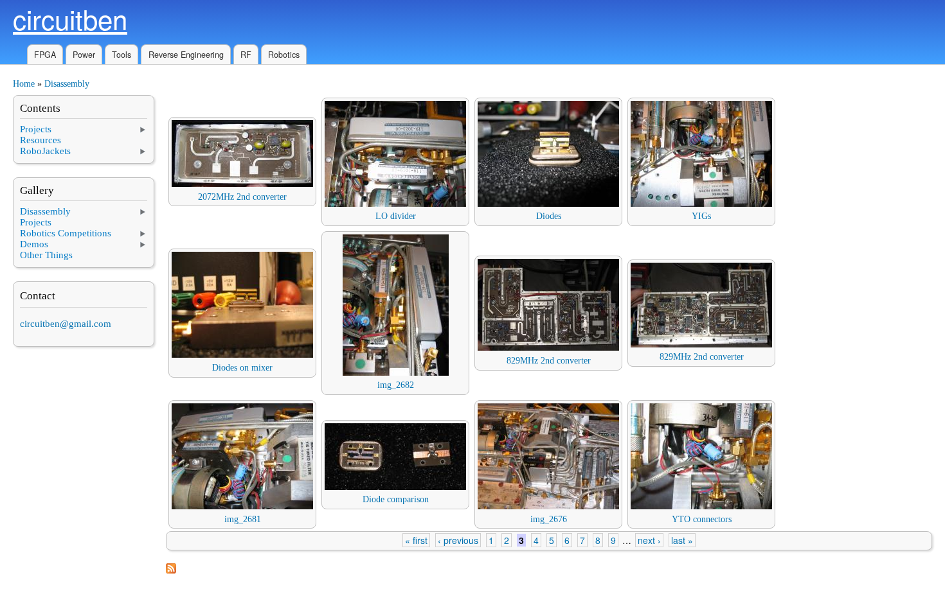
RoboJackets (45, 151)
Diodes (548, 216)
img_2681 (242, 519)
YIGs (701, 216)
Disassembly (66, 84)
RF (245, 54)
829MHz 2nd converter (549, 360)
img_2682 (395, 385)
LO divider (395, 216)
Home (24, 84)
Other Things (46, 255)
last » (682, 540)
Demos (34, 244)
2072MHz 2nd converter (242, 197)
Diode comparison (396, 499)
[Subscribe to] (171, 570)
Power (84, 54)
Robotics (284, 54)
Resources (40, 140)
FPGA (45, 54)
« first (416, 540)
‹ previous (458, 540)
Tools (121, 54)
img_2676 (548, 519)
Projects (35, 129)
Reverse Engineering (186, 54)
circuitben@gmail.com (65, 324)
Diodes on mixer (242, 368)
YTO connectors (702, 519)
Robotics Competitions (65, 233)
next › (649, 540)
